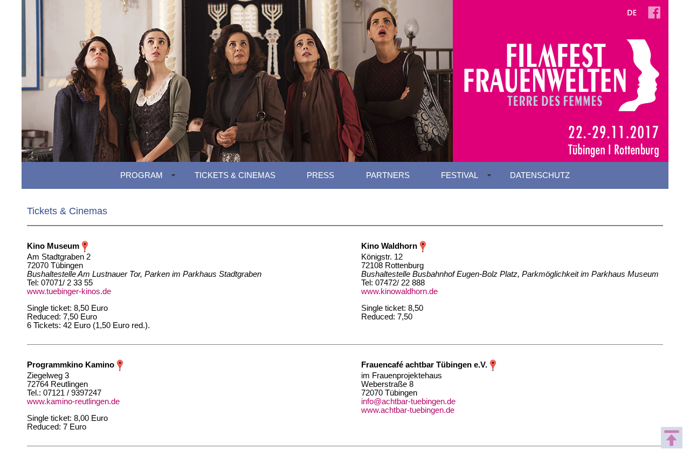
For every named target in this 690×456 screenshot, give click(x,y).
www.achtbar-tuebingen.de (407, 410)
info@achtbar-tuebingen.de (408, 401)
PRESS (320, 175)
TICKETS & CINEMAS (235, 175)
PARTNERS (388, 175)
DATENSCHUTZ (540, 175)
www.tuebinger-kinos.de (69, 291)
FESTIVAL (459, 175)
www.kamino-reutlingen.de (73, 401)
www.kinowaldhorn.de (399, 291)
